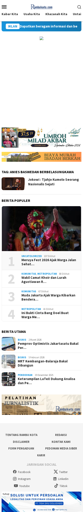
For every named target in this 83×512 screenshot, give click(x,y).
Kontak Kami (61, 442)
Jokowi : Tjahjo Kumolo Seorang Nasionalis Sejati (53, 181)
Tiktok (63, 486)
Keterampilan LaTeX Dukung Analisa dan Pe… (46, 381)
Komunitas (28, 273)
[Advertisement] (41, 84)
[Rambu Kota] (41, 6)
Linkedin (63, 479)
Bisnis (22, 339)
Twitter (63, 472)
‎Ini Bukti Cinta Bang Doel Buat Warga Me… (45, 315)
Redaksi (61, 435)
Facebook (24, 472)
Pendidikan (25, 375)
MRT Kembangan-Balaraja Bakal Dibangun (43, 363)
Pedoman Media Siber (61, 448)
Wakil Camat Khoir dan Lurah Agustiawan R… (43, 280)
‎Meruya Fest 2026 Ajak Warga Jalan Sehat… (48, 262)
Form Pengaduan (21, 448)
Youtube (24, 486)
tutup (6, 494)
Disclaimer (21, 442)
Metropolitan (47, 273)
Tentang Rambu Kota (21, 435)
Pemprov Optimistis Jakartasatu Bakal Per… (48, 346)
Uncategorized (31, 256)
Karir (41, 455)
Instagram (24, 479)
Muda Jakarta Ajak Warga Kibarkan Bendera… (48, 297)
